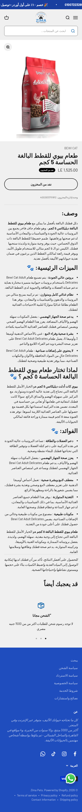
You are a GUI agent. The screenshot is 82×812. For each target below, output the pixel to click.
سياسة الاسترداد (67, 675)
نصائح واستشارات (66, 698)
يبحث (74, 660)
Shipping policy (69, 799)
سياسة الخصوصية (66, 683)
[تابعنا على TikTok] (53, 754)
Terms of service (27, 795)
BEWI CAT (71, 148)
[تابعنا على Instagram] (64, 754)
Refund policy (70, 795)
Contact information (44, 799)
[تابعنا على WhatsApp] (43, 754)
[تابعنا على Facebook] (75, 754)
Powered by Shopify (56, 790)
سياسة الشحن (68, 668)
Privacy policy (49, 795)
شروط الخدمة (68, 690)
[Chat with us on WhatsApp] (71, 778)
